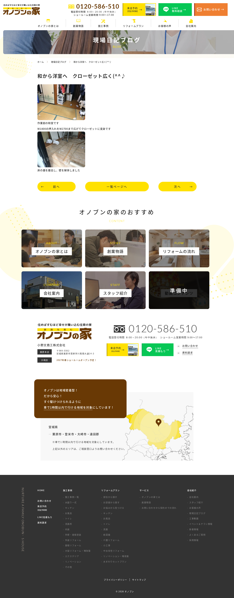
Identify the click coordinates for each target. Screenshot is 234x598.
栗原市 (57, 434)
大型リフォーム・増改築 (78, 550)
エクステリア (72, 556)
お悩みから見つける (113, 507)
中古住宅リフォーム (113, 550)
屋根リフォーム (73, 545)
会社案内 (194, 496)
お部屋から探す (111, 502)
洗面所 (68, 523)
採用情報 (194, 540)
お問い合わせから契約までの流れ (159, 507)
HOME (41, 490)
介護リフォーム (111, 540)
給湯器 (106, 534)
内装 (67, 529)
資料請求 (42, 522)
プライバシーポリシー (115, 579)
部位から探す (110, 496)
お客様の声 (195, 507)
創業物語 (146, 502)
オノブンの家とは (151, 496)
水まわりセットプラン (115, 561)
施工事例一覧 (72, 496)
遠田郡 (94, 434)
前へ (56, 186)
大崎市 (82, 434)
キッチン (69, 507)
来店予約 (42, 508)
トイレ (68, 518)
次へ (177, 186)
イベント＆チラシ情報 (201, 523)
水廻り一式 (71, 502)
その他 (68, 566)
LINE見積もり (44, 517)
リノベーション (73, 561)
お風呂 (68, 513)
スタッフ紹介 (196, 502)
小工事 (106, 545)
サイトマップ (139, 579)
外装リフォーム (73, 540)
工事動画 (194, 518)
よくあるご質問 (197, 534)
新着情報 (194, 529)
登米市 (69, 434)
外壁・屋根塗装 (73, 534)
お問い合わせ (44, 500)
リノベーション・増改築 (116, 556)
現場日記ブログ (197, 513)
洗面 (105, 529)
